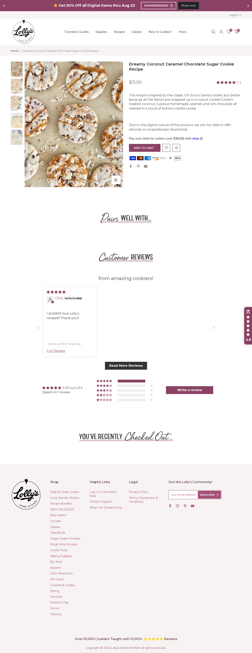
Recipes (119, 32)
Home (15, 51)
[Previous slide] (38, 327)
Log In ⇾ (235, 15)
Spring (54, 591)
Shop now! (188, 5)
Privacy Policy (138, 492)
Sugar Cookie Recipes (65, 538)
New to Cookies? (160, 32)
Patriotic (56, 614)
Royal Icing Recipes (63, 544)
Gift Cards (57, 579)
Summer (56, 597)
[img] (56, 292)
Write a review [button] (189, 390)
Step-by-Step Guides (64, 492)
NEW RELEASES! (62, 509)
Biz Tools (56, 562)
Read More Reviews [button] (126, 365)
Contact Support (101, 501)
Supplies (101, 32)
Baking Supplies (61, 556)
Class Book (57, 532)
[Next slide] (213, 327)
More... (183, 32)
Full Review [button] (56, 351)
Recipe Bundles (61, 503)
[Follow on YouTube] (192, 506)
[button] (226, 82)
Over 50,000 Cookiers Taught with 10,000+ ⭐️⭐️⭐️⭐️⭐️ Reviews (126, 639)
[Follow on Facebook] (170, 506)
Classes (137, 32)
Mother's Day (59, 602)
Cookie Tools (58, 550)
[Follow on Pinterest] (185, 506)
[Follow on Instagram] (177, 506)
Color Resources (61, 573)
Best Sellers (58, 515)
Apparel (55, 567)
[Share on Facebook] (130, 166)
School (54, 608)
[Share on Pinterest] (138, 166)
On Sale (55, 521)
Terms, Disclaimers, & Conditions (143, 500)
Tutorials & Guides (76, 32)
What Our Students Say (106, 507)
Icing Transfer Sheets (64, 498)
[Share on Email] (145, 166)
